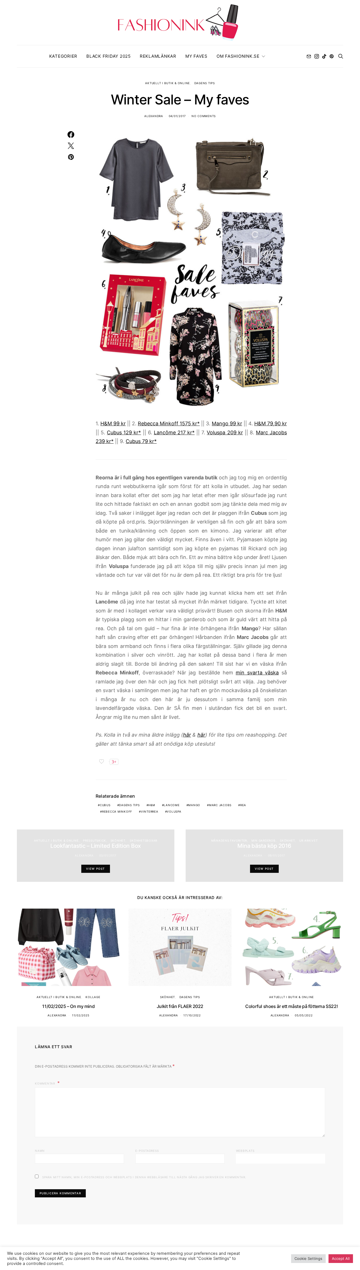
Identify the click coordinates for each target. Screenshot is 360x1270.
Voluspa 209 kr (225, 432)
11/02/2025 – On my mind (68, 1006)
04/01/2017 (177, 116)
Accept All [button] (341, 1258)
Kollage (93, 997)
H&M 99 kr (113, 423)
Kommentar (45, 1083)
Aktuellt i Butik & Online (167, 83)
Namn (40, 1150)
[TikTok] (324, 56)
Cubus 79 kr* (141, 441)
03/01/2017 (108, 855)
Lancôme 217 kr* (174, 432)
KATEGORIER (63, 56)
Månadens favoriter (229, 840)
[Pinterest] (332, 56)
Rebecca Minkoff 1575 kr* (169, 423)
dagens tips (129, 805)
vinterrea (149, 811)
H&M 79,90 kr (270, 423)
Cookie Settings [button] (308, 1258)
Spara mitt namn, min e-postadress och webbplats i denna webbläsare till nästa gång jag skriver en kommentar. (144, 1177)
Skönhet (118, 840)
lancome (171, 805)
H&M (151, 805)
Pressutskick (94, 840)
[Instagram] (316, 56)
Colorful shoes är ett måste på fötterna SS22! (291, 1006)
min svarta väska (257, 673)
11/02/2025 (80, 1015)
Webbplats (245, 1150)
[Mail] (309, 56)
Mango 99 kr (227, 423)
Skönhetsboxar (143, 840)
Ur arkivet (308, 840)
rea (243, 805)
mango (194, 805)
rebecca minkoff (117, 811)
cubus (105, 805)
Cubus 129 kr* (124, 432)
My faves (196, 56)
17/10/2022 (192, 1015)
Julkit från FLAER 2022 (180, 1006)
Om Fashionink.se (238, 56)
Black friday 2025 (108, 56)
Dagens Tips (204, 83)
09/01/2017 (276, 855)
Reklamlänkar (158, 56)
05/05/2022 (304, 1015)
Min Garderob (263, 840)
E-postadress (147, 1150)
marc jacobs (220, 805)
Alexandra (153, 116)
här (187, 735)
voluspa (174, 811)
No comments (204, 116)
